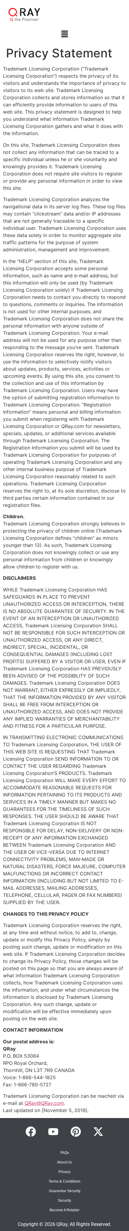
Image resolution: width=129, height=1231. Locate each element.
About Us (64, 1162)
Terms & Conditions (64, 1181)
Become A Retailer (65, 1210)
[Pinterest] (75, 1131)
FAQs (64, 1153)
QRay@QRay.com (44, 1103)
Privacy (64, 1172)
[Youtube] (53, 1131)
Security (64, 1200)
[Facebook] (30, 1131)
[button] (64, 34)
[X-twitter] (98, 1131)
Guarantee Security (64, 1191)
